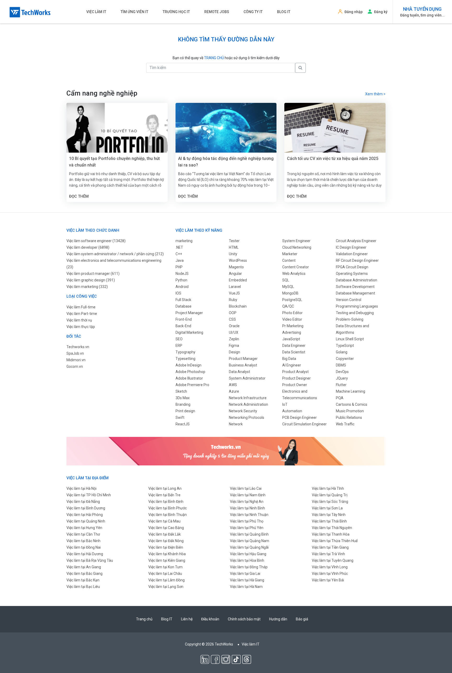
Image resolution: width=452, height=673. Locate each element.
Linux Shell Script (350, 339)
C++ (179, 254)
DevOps (342, 372)
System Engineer (296, 241)
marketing (184, 241)
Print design (185, 411)
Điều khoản (210, 619)
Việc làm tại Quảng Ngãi (249, 547)
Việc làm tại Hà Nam (246, 587)
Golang (341, 352)
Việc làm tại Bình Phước (167, 508)
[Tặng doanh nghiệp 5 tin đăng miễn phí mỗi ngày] (226, 451)
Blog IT (283, 12)
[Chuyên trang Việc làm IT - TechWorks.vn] (30, 12)
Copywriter (345, 359)
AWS (233, 385)
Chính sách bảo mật (244, 619)
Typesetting (185, 359)
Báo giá (302, 619)
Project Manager (189, 313)
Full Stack (183, 300)
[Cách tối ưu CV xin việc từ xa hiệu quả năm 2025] (335, 136)
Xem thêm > (375, 94)
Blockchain (238, 306)
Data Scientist (293, 352)
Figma (234, 345)
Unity (233, 254)
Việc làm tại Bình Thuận (167, 515)
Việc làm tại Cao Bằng (166, 528)
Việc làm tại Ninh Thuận (249, 515)
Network (236, 424)
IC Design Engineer (351, 247)
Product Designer (296, 378)
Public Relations (349, 417)
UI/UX (233, 332)
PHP (179, 267)
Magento (236, 267)
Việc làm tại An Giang (83, 567)
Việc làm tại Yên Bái (328, 580)
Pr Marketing (292, 326)
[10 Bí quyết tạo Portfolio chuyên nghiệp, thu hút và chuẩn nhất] (117, 136)
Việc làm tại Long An (165, 488)
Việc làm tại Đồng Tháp (249, 567)
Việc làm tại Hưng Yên (84, 528)
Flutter (341, 385)
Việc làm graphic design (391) (90, 280)
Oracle (234, 326)
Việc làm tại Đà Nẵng (83, 501)
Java (180, 260)
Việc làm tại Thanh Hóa (330, 534)
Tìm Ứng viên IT (134, 12)
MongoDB (290, 293)
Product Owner (294, 385)
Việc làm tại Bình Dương (85, 508)
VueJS (234, 293)
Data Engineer (294, 345)
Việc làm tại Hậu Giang (248, 554)
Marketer (289, 254)
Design (234, 352)
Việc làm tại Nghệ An (246, 501)
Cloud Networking (296, 247)
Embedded (238, 280)
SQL (285, 280)
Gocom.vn (74, 366)
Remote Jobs (216, 12)
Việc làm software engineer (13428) (96, 241)
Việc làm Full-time (80, 307)
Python (181, 280)
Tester (234, 241)
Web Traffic (345, 424)
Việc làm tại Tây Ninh (329, 515)
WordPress (238, 260)
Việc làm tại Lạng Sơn (165, 587)
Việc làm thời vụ (79, 320)
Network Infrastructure (248, 398)
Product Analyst (295, 372)
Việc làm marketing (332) (87, 287)
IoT (284, 404)
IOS (178, 293)
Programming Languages (357, 306)
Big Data (289, 359)
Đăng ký (380, 12)
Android (182, 287)
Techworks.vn (77, 347)
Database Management (355, 293)
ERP (179, 345)
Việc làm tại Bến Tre (164, 495)
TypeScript (345, 345)
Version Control (348, 300)
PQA (339, 398)
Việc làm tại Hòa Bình (247, 560)
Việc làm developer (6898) (87, 247)
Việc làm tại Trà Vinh (328, 554)
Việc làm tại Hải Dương (84, 554)
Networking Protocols (246, 417)
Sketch (181, 391)
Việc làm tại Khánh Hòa (167, 554)
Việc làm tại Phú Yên (246, 528)
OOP (232, 313)
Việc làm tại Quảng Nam (249, 541)
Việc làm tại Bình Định (165, 501)
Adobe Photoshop (190, 372)
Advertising (291, 332)
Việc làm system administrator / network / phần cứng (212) (115, 254)
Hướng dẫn (278, 619)
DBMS (341, 365)
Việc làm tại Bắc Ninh (83, 541)
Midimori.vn (76, 360)
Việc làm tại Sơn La (327, 508)
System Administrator (247, 378)
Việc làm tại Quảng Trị (329, 495)
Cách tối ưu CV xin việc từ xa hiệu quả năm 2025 (332, 158)
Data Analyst (239, 372)
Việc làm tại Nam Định (247, 495)
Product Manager (243, 359)
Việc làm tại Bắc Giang (84, 573)
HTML (234, 247)
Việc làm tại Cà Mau (164, 521)
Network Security (243, 411)
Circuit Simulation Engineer (304, 424)
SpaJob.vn (75, 353)
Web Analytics (294, 273)
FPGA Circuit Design (352, 267)
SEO (179, 339)
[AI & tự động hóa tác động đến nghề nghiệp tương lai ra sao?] (226, 136)
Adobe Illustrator (189, 378)
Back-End (183, 326)
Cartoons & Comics (351, 404)
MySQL (288, 287)
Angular (235, 273)
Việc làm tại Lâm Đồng (166, 580)
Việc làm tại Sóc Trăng (330, 501)
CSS (232, 319)
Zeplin (234, 339)
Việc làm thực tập (80, 327)
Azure (234, 391)
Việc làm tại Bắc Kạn (82, 580)
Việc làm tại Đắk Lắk (164, 534)
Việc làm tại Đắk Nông (166, 541)
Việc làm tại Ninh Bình (247, 508)
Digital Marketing (189, 332)
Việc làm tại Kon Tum (165, 567)
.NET (179, 247)
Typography (185, 352)
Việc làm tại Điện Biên (165, 547)
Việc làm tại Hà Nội (81, 488)
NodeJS (182, 273)
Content (289, 260)
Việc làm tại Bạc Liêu (83, 587)
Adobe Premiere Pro (192, 385)
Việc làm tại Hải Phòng (84, 515)
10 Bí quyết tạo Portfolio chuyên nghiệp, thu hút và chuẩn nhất (114, 162)
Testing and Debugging (355, 313)
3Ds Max (183, 398)
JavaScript (291, 339)
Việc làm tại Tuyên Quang (332, 560)
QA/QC (288, 306)
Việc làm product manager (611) (93, 273)
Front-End (184, 319)
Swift (180, 417)
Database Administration (356, 280)
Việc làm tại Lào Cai (246, 488)
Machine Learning (350, 391)
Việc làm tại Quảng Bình (249, 534)
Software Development (355, 287)
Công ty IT (253, 12)
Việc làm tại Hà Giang (247, 580)
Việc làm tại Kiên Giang (166, 560)
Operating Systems (352, 273)
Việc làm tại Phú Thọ (246, 521)
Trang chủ (144, 619)
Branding (183, 404)
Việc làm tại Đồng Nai (83, 547)
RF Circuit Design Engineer (357, 260)
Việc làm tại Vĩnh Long (330, 567)
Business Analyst (243, 365)
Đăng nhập (353, 12)
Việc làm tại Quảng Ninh (85, 521)
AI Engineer (291, 365)
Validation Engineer (352, 254)
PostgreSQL (292, 300)
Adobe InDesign (188, 365)
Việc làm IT (96, 12)
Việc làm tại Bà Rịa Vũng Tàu (89, 560)
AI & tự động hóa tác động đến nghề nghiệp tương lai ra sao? (226, 162)
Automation (292, 411)
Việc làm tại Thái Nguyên (332, 528)
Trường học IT (176, 12)
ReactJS (183, 424)
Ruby (233, 300)
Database (183, 306)
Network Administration (248, 404)
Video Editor (292, 319)
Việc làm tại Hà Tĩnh (328, 488)
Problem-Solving (349, 319)
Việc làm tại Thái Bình (329, 521)
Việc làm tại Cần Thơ (83, 534)
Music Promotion (350, 411)
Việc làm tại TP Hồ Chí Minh (88, 495)
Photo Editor (292, 313)
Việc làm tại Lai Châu (165, 573)
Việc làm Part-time (81, 314)
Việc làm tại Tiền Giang (330, 547)
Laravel (235, 287)
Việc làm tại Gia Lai (245, 573)
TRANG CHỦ (214, 58)
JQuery (342, 378)
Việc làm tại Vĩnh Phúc (330, 573)
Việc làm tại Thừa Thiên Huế (335, 541)
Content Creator (295, 267)
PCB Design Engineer (299, 417)
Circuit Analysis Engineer (356, 241)
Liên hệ (187, 619)
